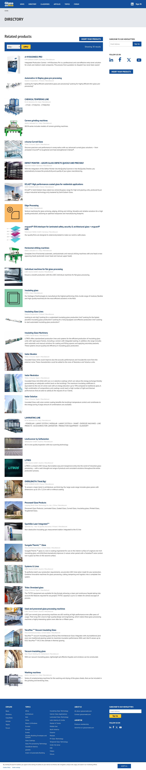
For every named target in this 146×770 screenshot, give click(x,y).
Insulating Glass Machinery (36, 333)
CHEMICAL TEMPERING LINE (37, 99)
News (22, 4)
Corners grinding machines (36, 120)
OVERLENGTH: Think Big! (35, 481)
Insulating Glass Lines (34, 311)
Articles (57, 4)
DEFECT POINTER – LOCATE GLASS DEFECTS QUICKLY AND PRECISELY (54, 163)
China (27, 720)
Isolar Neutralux (32, 375)
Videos (52, 751)
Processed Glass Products (35, 502)
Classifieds (45, 4)
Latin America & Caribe (57, 720)
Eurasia (27, 726)
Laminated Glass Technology (59, 717)
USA (51, 748)
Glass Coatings (30, 740)
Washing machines (33, 672)
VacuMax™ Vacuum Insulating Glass (40, 630)
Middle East (54, 726)
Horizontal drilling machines (37, 248)
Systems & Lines (32, 566)
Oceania (52, 732)
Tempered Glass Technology (59, 742)
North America (54, 729)
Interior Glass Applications (58, 714)
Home (6, 11)
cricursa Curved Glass (34, 141)
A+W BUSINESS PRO (33, 57)
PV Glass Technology (56, 739)
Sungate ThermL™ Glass (35, 545)
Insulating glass (31, 290)
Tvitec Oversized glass (34, 587)
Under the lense (55, 745)
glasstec (28, 750)
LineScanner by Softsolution (37, 439)
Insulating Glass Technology (59, 711)
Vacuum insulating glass (35, 651)
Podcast (52, 736)
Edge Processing (32, 205)
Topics (67, 4)
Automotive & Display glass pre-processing (43, 78)
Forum (76, 4)
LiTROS (28, 460)
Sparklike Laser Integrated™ (37, 524)
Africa (27, 711)
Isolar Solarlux (31, 396)
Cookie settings (16, 767)
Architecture (29, 714)
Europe (27, 729)
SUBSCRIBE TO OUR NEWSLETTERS (122, 39)
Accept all (124, 766)
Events (27, 732)
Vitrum (52, 754)
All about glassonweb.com (83, 711)
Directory (32, 4)
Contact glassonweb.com (82, 714)
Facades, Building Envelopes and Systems (36, 736)
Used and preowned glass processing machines (45, 608)
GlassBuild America (31, 747)
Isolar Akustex (31, 354)
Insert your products (91, 39)
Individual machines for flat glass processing (44, 269)
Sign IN (139, 4)
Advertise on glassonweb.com (84, 728)
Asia (26, 717)
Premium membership (81, 724)
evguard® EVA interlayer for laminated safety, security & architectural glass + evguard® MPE (62, 228)
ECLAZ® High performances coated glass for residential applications (54, 184)
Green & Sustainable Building (35, 753)
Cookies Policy (6, 767)
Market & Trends (55, 723)
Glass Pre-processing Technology (36, 744)
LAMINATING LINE (32, 417)
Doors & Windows (31, 723)
